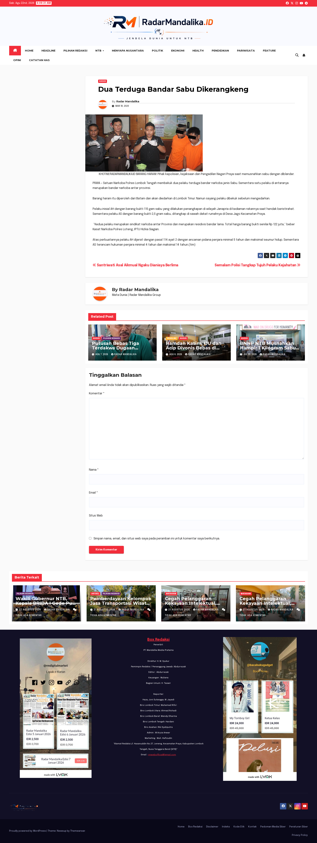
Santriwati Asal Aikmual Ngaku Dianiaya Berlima (137, 265)
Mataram (171, 594)
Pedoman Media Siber (273, 827)
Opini (17, 60)
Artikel (95, 594)
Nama (94, 469)
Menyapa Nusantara (128, 50)
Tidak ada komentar (29, 615)
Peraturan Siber (298, 827)
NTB (98, 50)
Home (29, 50)
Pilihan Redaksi (75, 50)
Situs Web (96, 515)
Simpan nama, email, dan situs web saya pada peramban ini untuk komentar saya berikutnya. (157, 538)
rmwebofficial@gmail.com (162, 755)
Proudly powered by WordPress (27, 831)
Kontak (252, 827)
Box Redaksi (158, 640)
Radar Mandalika (127, 101)
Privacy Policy (300, 835)
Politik (157, 50)
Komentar (97, 393)
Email (93, 492)
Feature (269, 50)
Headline (48, 50)
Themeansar (77, 831)
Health (198, 50)
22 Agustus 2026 (30, 610)
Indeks (226, 827)
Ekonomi (177, 50)
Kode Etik (239, 827)
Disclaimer (212, 827)
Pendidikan (220, 50)
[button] (297, 55)
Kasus (102, 81)
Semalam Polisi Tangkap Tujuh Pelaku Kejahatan (256, 265)
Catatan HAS (39, 60)
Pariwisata (246, 50)
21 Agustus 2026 (105, 610)
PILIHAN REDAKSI (111, 338)
